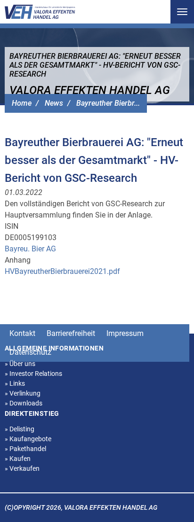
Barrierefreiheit (71, 333)
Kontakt (22, 333)
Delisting (19, 429)
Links (15, 383)
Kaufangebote (28, 439)
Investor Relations (33, 373)
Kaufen (18, 458)
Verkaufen (22, 468)
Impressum (125, 333)
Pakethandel (25, 448)
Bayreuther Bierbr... (108, 103)
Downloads (23, 403)
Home (22, 103)
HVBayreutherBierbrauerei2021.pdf (62, 271)
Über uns (20, 363)
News (54, 103)
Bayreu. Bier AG (30, 248)
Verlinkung (22, 393)
